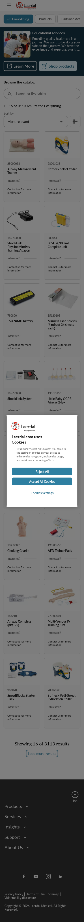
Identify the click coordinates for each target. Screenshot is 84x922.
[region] (42, 461)
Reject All (42, 471)
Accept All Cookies (42, 481)
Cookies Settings (42, 493)
